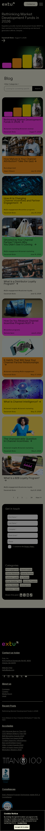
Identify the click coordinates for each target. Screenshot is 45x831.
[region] (22, 820)
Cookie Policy (22, 823)
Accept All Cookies (21, 827)
